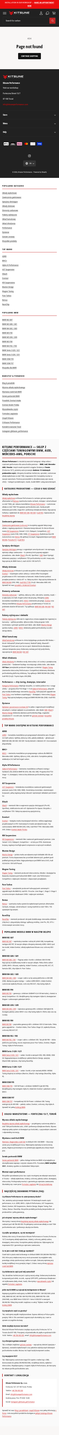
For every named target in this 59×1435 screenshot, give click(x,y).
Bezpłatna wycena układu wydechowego (16, 1124)
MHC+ (4, 261)
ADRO (4, 256)
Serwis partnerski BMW (11, 396)
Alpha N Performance (10, 265)
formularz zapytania (29, 1184)
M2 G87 (25, 652)
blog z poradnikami (21, 1410)
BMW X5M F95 (8, 359)
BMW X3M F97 (8, 363)
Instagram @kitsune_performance (15, 431)
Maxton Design (8, 287)
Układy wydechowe (9, 193)
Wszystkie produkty (9, 241)
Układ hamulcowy (9, 219)
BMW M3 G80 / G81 (9, 324)
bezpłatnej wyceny (8, 516)
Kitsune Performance (25, 172)
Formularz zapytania (10, 414)
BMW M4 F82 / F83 (9, 346)
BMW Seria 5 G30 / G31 (11, 355)
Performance (7, 228)
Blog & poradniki (8, 383)
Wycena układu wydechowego (13, 387)
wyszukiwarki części (44, 1281)
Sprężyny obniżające (10, 202)
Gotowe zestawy (8, 237)
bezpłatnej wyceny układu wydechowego (35, 1221)
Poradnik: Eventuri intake (11, 400)
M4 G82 (33, 513)
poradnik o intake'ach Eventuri (25, 585)
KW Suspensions (8, 282)
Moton (17, 537)
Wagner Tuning (8, 291)
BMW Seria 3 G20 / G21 (11, 350)
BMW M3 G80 (24, 513)
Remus (4, 300)
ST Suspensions (33, 534)
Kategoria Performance (10, 686)
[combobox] (29, 21)
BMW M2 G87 (7, 320)
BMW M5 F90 (7, 333)
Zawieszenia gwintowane (11, 197)
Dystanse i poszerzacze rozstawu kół (15, 707)
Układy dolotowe (8, 206)
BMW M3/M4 (6, 582)
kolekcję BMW (20, 1107)
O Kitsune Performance (11, 422)
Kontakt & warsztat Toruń (11, 427)
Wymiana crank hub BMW (12, 392)
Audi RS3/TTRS (25, 582)
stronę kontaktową (45, 1184)
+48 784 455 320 (18, 1335)
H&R (41, 555)
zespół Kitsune (34, 1410)
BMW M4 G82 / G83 (9, 328)
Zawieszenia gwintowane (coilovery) (15, 525)
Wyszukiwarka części (10, 409)
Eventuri (5, 278)
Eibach (4, 274)
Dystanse (5, 232)
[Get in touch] (47, 13)
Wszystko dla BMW (9, 368)
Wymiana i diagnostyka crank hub (13, 1142)
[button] (5, 13)
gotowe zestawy (37, 716)
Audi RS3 (40, 513)
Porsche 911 (12, 540)
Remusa (16, 501)
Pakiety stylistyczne (9, 215)
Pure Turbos (6, 296)
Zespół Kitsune (8, 418)
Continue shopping (29, 56)
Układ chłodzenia (8, 223)
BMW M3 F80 (7, 341)
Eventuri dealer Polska (10, 405)
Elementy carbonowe (10, 210)
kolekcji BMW (7, 1305)
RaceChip (5, 304)
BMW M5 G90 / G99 (9, 337)
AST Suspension (8, 269)
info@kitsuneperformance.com (40, 1335)
